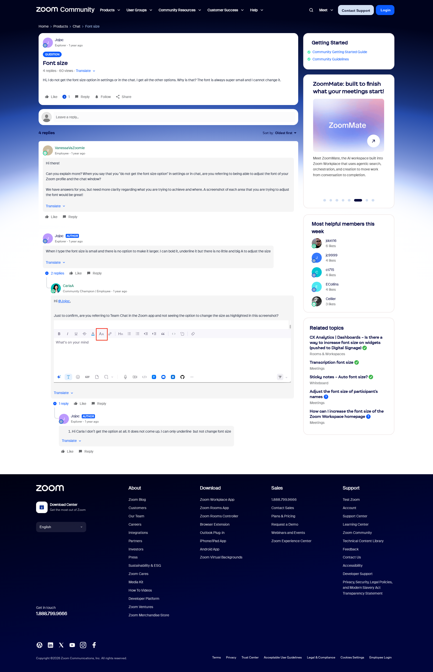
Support (351, 488)
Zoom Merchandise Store (149, 615)
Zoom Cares (138, 573)
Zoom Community (357, 532)
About (135, 488)
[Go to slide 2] (331, 200)
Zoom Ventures (141, 607)
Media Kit (136, 582)
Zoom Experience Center (291, 541)
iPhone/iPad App (213, 541)
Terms (216, 657)
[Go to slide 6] (355, 200)
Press (133, 557)
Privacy (231, 657)
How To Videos (140, 590)
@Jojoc (64, 301)
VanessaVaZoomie (70, 148)
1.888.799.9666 (51, 614)
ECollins (332, 284)
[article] (168, 183)
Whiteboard (319, 383)
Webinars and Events (288, 532)
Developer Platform (144, 598)
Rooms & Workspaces (327, 354)
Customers (137, 508)
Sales (277, 488)
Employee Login (380, 657)
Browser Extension (215, 524)
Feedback (351, 549)
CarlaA (68, 285)
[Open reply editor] (168, 117)
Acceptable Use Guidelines (283, 657)
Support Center (355, 516)
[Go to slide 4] (343, 200)
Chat (76, 26)
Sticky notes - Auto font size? (339, 376)
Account (349, 508)
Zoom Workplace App (217, 499)
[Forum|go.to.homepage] (65, 10)
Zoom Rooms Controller (219, 516)
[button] (86, 70)
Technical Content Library (363, 541)
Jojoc (59, 40)
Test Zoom (351, 499)
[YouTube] (72, 644)
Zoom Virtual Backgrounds (221, 557)
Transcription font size (331, 362)
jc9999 (332, 255)
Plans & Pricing (283, 516)
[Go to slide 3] (337, 200)
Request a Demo (284, 524)
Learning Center (356, 524)
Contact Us (352, 557)
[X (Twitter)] (61, 644)
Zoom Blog (137, 499)
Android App (209, 549)
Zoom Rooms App (214, 508)
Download (210, 488)
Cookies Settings (352, 657)
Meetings (317, 368)
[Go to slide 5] (349, 200)
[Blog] (39, 644)
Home (44, 26)
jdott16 (331, 240)
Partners (135, 541)
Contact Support (356, 11)
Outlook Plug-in (212, 532)
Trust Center (250, 657)
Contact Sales (282, 508)
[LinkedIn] (50, 644)
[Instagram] (83, 644)
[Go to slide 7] (364, 200)
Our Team (136, 516)
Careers (135, 524)
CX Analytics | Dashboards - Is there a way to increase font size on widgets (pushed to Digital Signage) (346, 342)
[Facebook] (94, 644)
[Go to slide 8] (373, 200)
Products (60, 26)
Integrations (138, 532)
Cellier (331, 299)
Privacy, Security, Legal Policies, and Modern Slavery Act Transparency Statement (367, 588)
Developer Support (358, 573)
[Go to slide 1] (324, 200)
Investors (136, 549)
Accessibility (353, 565)
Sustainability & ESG (145, 565)
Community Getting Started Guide (339, 52)
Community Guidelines (330, 59)
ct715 (330, 269)
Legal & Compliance (321, 657)
